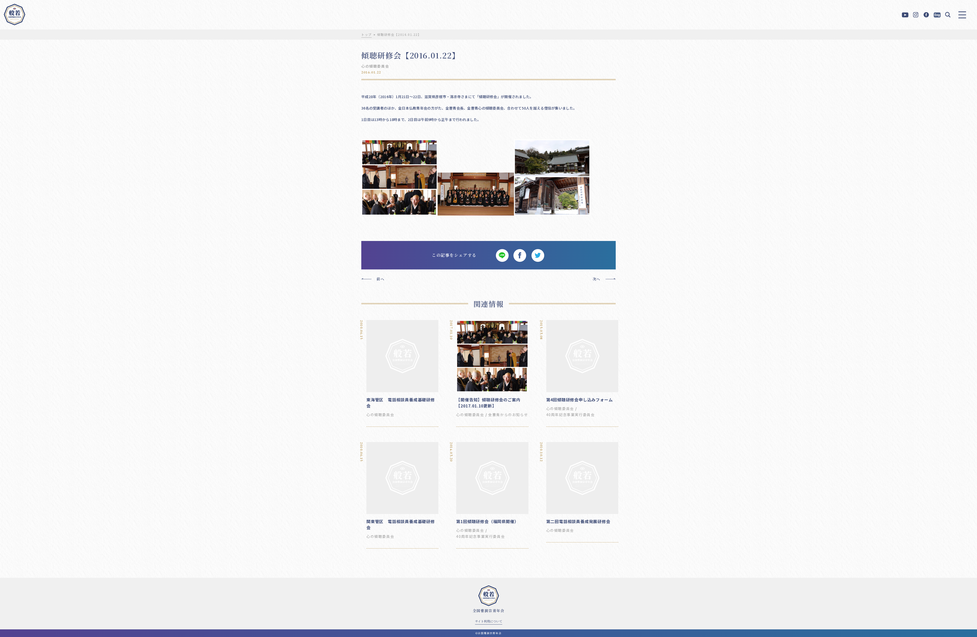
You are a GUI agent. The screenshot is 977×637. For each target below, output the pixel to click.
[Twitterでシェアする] (537, 255)
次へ (596, 278)
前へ (380, 278)
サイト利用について (488, 621)
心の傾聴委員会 (375, 66)
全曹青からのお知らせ (508, 414)
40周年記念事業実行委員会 (570, 414)
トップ (366, 34)
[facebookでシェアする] (519, 255)
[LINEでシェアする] (502, 255)
